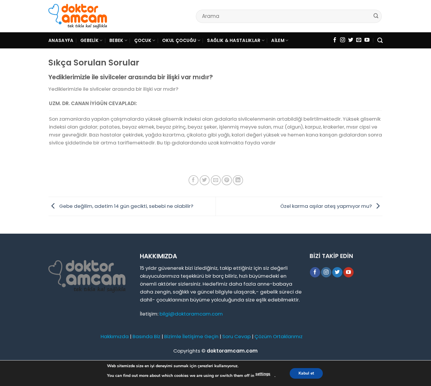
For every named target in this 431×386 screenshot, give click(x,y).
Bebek (116, 40)
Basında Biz (146, 336)
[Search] (380, 40)
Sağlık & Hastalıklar (233, 40)
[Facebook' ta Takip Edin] (334, 40)
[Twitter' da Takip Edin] (350, 40)
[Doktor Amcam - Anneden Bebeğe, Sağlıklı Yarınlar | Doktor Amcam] (77, 16)
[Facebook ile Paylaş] (194, 180)
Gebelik (89, 40)
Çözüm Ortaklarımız (278, 336)
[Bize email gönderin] (358, 40)
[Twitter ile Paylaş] (205, 180)
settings (262, 374)
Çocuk (143, 40)
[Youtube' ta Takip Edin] (366, 40)
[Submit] (376, 16)
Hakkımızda (115, 336)
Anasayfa (60, 40)
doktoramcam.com (232, 350)
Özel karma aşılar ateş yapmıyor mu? (326, 206)
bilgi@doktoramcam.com (191, 313)
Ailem (277, 40)
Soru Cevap (236, 336)
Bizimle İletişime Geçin (191, 336)
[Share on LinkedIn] (238, 180)
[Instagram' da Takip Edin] (342, 40)
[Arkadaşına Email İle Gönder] (216, 180)
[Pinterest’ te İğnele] (227, 180)
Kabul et (306, 373)
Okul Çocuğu (179, 40)
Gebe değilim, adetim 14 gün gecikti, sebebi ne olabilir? (125, 206)
